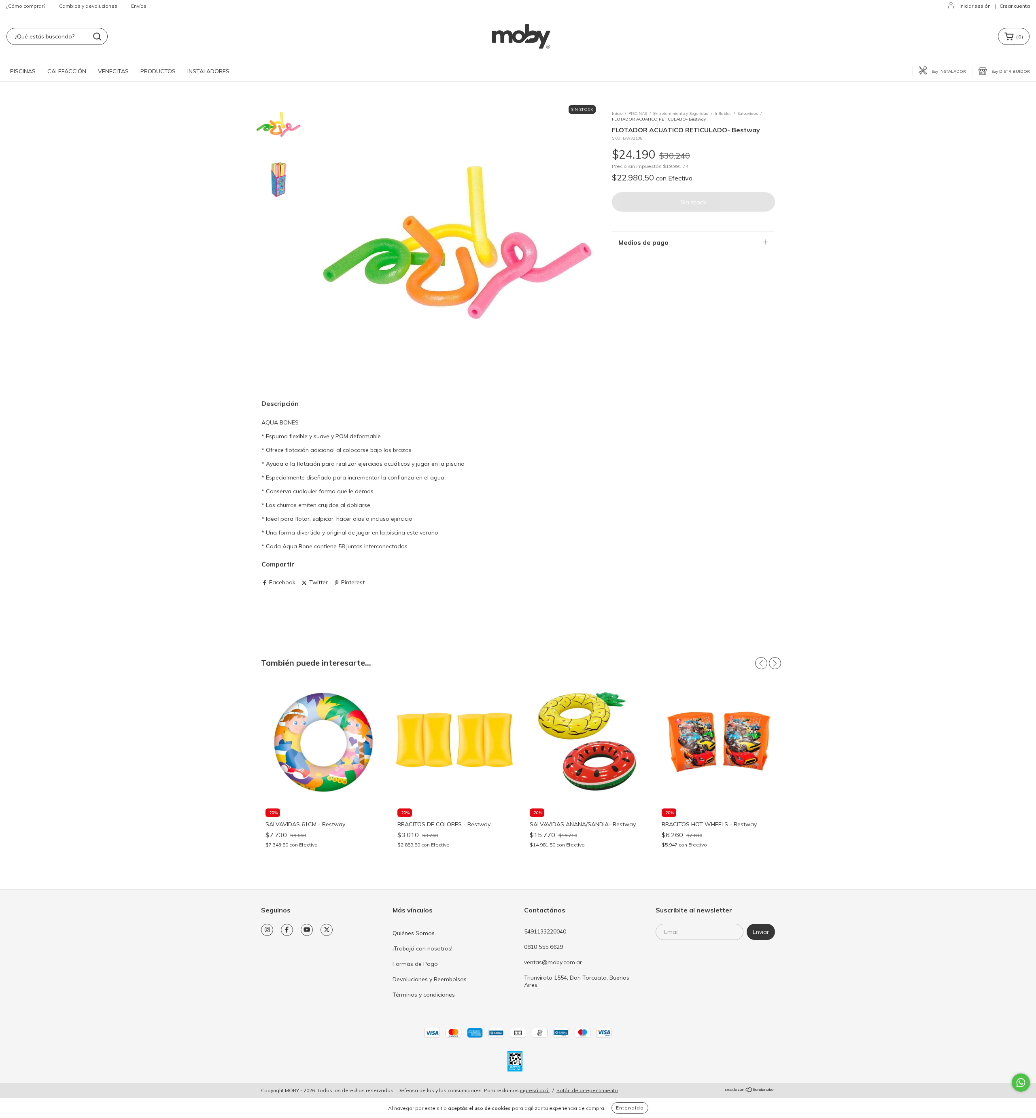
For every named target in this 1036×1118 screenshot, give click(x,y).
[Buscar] (97, 36)
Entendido (630, 1108)
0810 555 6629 (543, 946)
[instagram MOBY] (267, 930)
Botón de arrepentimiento (587, 1090)
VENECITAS (113, 71)
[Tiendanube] (749, 1091)
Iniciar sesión (975, 6)
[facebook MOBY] (287, 930)
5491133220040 (545, 931)
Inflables (723, 113)
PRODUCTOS (158, 71)
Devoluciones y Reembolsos (430, 979)
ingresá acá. (535, 1090)
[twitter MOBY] (327, 930)
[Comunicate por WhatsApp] (1021, 1082)
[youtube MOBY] (307, 930)
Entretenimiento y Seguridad (681, 113)
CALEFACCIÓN (66, 71)
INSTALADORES (208, 71)
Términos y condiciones (424, 994)
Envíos (138, 6)
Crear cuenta (1015, 6)
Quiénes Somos (414, 933)
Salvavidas (747, 113)
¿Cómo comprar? (25, 6)
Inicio (617, 113)
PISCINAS (23, 71)
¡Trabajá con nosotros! (422, 948)
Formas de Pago (415, 963)
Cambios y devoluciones (88, 6)
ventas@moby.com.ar (553, 962)
